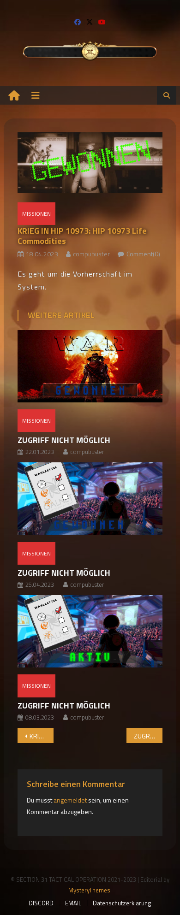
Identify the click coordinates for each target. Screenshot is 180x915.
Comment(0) (143, 254)
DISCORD (41, 903)
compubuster (91, 254)
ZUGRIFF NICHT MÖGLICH (64, 440)
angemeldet (70, 800)
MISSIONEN (36, 213)
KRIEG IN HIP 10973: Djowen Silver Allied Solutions (42, 736)
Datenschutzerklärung (122, 903)
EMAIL (73, 903)
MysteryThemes (89, 890)
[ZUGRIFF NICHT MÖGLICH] (90, 366)
